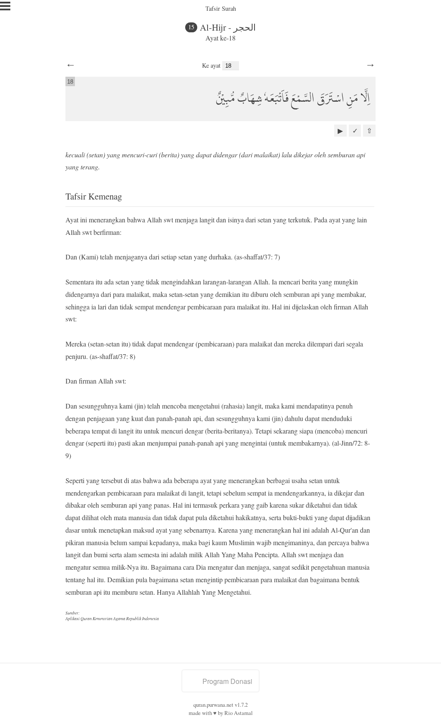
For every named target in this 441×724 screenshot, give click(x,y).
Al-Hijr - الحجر (228, 27)
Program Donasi (227, 681)
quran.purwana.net (213, 704)
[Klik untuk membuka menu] (5, 6)
